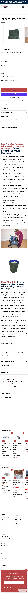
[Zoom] (22, 43)
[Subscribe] (22, 582)
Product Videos (5, 365)
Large (3, 56)
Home (2, 15)
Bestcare (3, 22)
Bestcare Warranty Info (7, 112)
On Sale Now (4, 560)
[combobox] (14, 11)
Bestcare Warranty (9, 346)
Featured (3, 562)
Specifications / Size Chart (7, 361)
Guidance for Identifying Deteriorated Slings (15, 352)
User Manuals (4, 108)
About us (3, 534)
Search (2, 553)
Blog (2, 567)
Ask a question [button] (14, 386)
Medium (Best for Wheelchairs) (14, 52)
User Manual (7, 355)
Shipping (8, 86)
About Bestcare (5, 369)
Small (3, 52)
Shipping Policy (4, 536)
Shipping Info (4, 116)
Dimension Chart (8, 349)
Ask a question (4, 372)
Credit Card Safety (5, 531)
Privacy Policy (4, 541)
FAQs (2, 529)
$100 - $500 (10, 467)
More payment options (14, 97)
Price (2, 73)
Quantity (3, 65)
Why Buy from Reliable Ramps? (9, 120)
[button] (5, 483)
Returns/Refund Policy (5, 538)
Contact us (3, 548)
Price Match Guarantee (7, 105)
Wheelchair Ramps (5, 556)
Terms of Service (4, 545)
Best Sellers (3, 558)
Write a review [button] (14, 383)
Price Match (3, 543)
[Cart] (23, 7)
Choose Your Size (5, 49)
